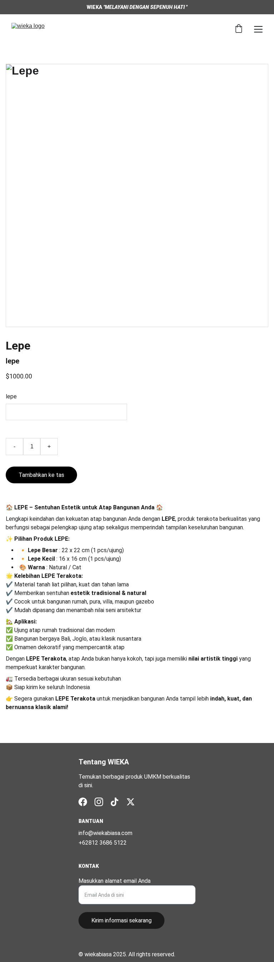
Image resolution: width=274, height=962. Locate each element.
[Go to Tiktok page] (114, 802)
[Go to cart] (238, 29)
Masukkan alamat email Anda (114, 880)
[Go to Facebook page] (82, 802)
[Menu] (258, 29)
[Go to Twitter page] (130, 802)
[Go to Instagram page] (99, 802)
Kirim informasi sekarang (121, 920)
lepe (11, 396)
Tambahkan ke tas (41, 475)
